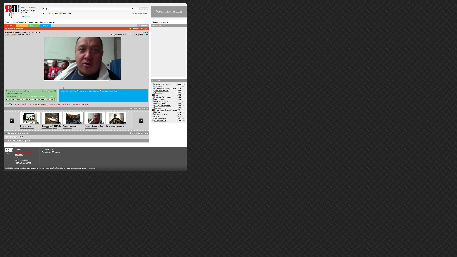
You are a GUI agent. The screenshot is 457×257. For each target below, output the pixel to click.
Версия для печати (160, 22)
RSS (56, 13)
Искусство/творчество (162, 97)
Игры (156, 95)
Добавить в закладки (140, 29)
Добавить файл (48, 149)
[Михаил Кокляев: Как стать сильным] (95, 118)
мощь (52, 104)
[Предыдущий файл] (42, 61)
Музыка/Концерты (161, 101)
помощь (18, 157)
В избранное (66, 13)
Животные (158, 93)
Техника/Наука (160, 118)
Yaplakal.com (18, 168)
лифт (24, 104)
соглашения (92, 168)
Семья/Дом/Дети (160, 114)
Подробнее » (26, 16)
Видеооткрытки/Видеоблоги (165, 88)
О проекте (19, 149)
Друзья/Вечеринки (161, 91)
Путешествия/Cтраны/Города (165, 110)
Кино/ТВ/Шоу (159, 99)
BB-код (27, 97)
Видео (15, 22)
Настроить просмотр (15, 29)
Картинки (33, 25)
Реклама (157, 112)
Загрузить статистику (17, 133)
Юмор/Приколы (160, 121)
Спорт (21, 22)
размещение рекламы (23, 152)
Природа (157, 108)
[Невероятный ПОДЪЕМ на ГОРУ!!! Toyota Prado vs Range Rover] (52, 118)
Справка (48, 13)
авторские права (21, 160)
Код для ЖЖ (34, 97)
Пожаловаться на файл (18, 141)
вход (179, 11)
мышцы (45, 104)
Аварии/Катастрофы (162, 84)
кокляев (76, 104)
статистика (19, 155)
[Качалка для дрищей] (116, 118)
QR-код (50, 97)
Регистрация (164, 11)
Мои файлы (143, 25)
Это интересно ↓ (158, 25)
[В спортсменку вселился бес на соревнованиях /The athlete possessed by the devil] (30, 118)
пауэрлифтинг (63, 104)
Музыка (22, 25)
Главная (8, 22)
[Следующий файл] (110, 61)
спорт (31, 104)
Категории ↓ (156, 80)
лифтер (84, 104)
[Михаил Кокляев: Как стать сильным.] (76, 59)
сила (37, 104)
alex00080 (11, 35)
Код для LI (43, 97)
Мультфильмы (160, 103)
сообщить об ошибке (23, 162)
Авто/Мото (158, 86)
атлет (18, 104)
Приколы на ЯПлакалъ (51, 152)
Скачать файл (11, 97)
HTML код (20, 97)
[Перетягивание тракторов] (73, 118)
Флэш (45, 25)
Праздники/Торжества (162, 106)
